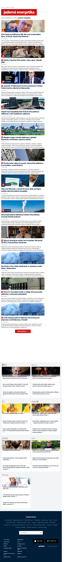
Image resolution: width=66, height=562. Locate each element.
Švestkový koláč (42, 527)
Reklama (6, 543)
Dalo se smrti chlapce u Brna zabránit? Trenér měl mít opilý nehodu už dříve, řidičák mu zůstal (15, 385)
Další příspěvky (21, 331)
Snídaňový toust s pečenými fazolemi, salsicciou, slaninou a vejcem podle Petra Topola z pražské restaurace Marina (44, 430)
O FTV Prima (6, 539)
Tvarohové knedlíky (20, 527)
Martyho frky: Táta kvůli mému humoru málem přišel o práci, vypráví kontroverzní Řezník (45, 451)
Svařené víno (7, 525)
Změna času (44, 520)
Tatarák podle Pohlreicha (18, 525)
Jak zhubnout (8, 520)
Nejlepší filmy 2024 (18, 520)
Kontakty (19, 546)
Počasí (55, 520)
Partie (50, 520)
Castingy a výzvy (21, 543)
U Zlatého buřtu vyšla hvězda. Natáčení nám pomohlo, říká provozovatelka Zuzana (43, 385)
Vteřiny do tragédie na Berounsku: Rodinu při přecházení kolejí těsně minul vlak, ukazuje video (15, 392)
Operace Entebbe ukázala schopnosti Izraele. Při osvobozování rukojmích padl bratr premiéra (15, 421)
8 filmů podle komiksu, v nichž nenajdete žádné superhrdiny (15, 458)
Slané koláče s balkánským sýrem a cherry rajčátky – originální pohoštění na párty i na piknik (45, 421)
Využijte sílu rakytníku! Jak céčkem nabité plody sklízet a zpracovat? (15, 503)
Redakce (19, 553)
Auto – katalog (32, 522)
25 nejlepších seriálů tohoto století (12, 450)
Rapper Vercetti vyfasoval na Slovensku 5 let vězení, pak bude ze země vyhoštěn (45, 458)
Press (18, 541)
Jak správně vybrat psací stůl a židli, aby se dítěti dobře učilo (15, 487)
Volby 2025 (52, 522)
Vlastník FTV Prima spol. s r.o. (9, 554)
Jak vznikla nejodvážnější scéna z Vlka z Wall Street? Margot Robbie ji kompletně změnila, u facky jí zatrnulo (16, 467)
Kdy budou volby (11, 522)
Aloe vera (29, 525)
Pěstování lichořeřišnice (39, 525)
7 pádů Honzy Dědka (42, 522)
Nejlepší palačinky (32, 527)
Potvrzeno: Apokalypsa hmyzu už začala (13, 413)
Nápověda (19, 551)
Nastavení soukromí (21, 556)
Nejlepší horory (28, 520)
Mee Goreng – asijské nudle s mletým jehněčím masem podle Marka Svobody (44, 414)
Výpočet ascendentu (52, 525)
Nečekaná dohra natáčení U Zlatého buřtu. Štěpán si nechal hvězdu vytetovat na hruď (45, 392)
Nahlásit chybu (7, 556)
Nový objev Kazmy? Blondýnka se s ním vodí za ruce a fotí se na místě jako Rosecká (45, 466)
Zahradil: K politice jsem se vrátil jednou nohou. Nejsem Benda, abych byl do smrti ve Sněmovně (15, 377)
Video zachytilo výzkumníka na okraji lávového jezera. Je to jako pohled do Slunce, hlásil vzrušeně (16, 429)
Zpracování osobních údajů (22, 549)
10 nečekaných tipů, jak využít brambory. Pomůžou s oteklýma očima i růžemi (16, 495)
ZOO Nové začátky (22, 522)
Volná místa (6, 541)
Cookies (5, 551)
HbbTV (5, 546)
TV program (37, 520)
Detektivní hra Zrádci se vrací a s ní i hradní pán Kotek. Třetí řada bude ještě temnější (44, 377)
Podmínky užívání (8, 548)
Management (20, 539)
